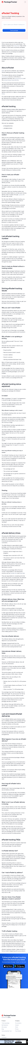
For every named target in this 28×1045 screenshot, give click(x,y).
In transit (5, 396)
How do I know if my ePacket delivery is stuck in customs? (11, 898)
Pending (4, 490)
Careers (17, 1025)
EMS (3, 70)
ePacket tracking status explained (11, 385)
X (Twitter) (4, 1037)
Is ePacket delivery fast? (10, 851)
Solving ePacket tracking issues (12, 289)
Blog (3, 1029)
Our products (18, 1023)
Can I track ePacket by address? (12, 872)
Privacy (17, 1029)
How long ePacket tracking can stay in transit (12, 451)
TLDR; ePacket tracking (9, 931)
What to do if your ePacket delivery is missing (13, 803)
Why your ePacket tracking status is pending (11, 503)
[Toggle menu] (25, 2)
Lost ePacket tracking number (10, 237)
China (3, 94)
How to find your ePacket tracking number (13, 134)
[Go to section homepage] (9, 1017)
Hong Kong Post (19, 78)
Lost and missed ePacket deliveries (12, 715)
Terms (16, 1027)
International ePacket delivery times (12, 652)
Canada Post (13, 573)
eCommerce (5, 77)
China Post (17, 45)
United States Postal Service (11, 80)
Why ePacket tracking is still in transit (12, 410)
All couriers (4, 1027)
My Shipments (5, 1025)
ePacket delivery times (11, 533)
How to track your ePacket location (10, 175)
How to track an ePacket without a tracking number (13, 267)
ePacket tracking (9, 106)
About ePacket (8, 68)
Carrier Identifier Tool (6, 1031)
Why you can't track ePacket (11, 308)
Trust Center (18, 1031)
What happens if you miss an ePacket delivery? (14, 740)
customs (20, 194)
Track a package (5, 1023)
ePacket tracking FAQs (11, 840)
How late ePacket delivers (10, 636)
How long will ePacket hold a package (11, 784)
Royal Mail (22, 573)
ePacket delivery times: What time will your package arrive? (13, 600)
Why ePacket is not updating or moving (12, 337)
